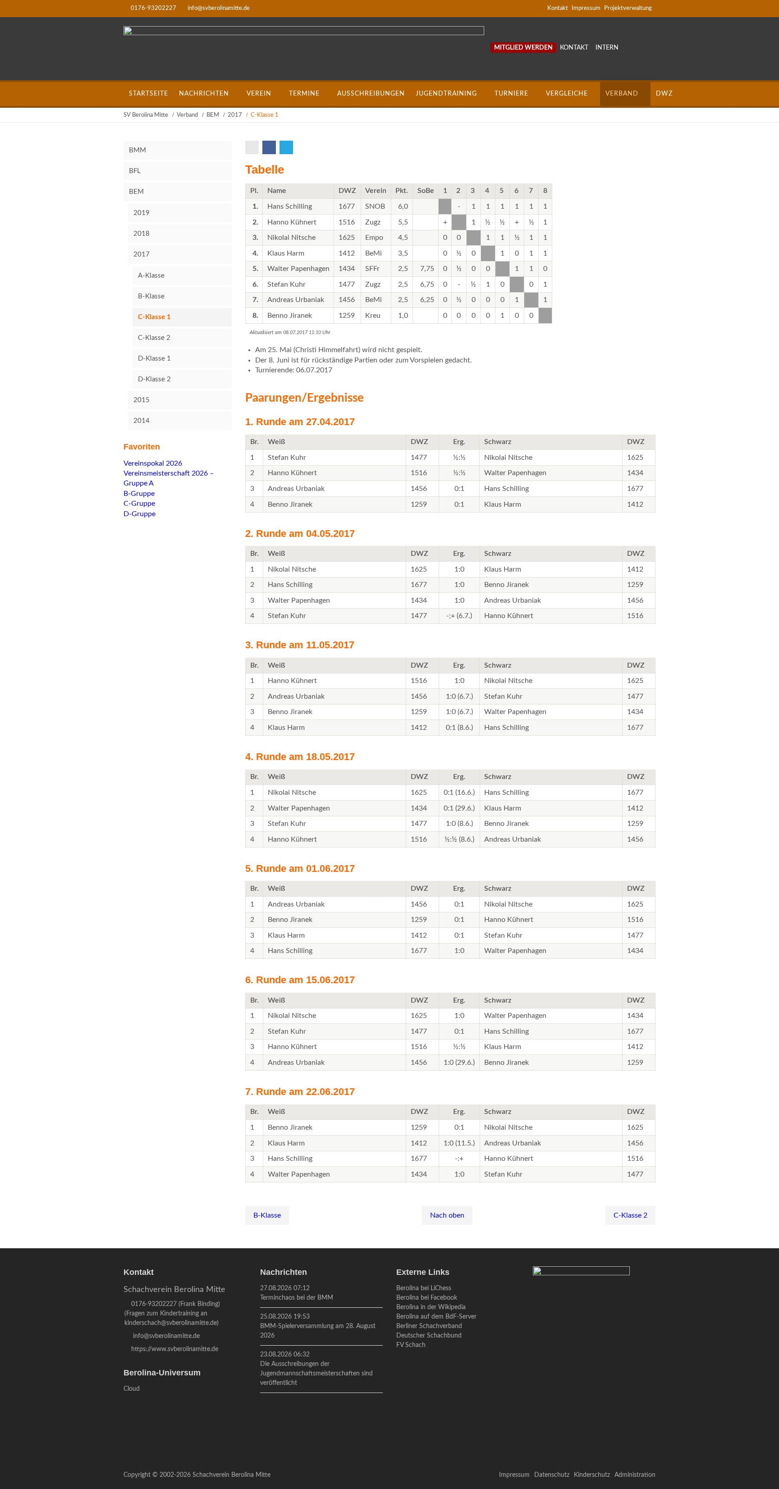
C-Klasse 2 (630, 1215)
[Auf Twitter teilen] (287, 147)
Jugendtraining (446, 94)
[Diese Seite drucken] (253, 147)
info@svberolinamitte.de (219, 8)
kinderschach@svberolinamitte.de (170, 1323)
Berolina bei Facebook (426, 1298)
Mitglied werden (523, 48)
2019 (141, 213)
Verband (621, 94)
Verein (259, 94)
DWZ (664, 94)
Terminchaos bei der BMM (296, 1298)
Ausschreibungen (371, 94)
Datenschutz (551, 1475)
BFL (135, 171)
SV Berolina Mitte (146, 115)
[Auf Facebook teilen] (270, 147)
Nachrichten (204, 94)
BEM (212, 115)
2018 (141, 233)
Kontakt (557, 8)
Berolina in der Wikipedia (431, 1307)
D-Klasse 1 (154, 358)
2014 (141, 420)
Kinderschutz (592, 1475)
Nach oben (447, 1215)
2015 (141, 400)
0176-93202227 (153, 8)
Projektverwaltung (628, 8)
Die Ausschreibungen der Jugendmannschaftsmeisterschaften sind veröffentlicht (316, 1373)
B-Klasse (267, 1215)
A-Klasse (151, 275)
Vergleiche (567, 94)
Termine (304, 94)
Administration (634, 1475)
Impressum (586, 8)
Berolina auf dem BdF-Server (436, 1317)
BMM (137, 150)
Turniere (511, 94)
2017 (235, 115)
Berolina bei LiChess (423, 1288)
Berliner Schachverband (429, 1326)
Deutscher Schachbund (429, 1336)
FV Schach (411, 1345)
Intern (607, 48)
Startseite (148, 94)
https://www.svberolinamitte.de (174, 1349)
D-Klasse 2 (154, 379)
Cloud (132, 1389)
